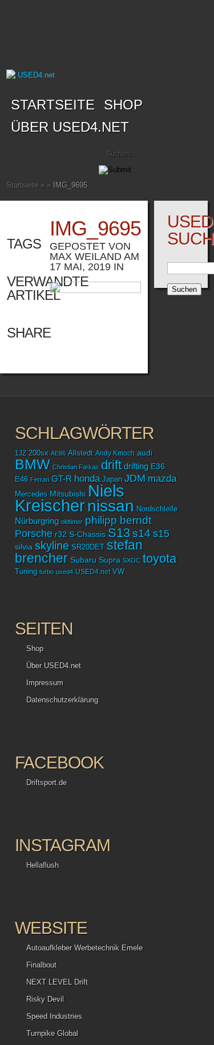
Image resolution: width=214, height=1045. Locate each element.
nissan (110, 506)
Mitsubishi (68, 493)
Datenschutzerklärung (62, 700)
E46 (21, 479)
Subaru (83, 559)
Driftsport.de (46, 782)
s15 (161, 533)
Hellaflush (42, 865)
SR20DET (87, 547)
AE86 (58, 453)
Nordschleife (156, 509)
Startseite (53, 104)
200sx (39, 453)
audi (144, 453)
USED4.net (92, 572)
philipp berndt (118, 520)
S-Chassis (87, 534)
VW (118, 572)
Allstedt (80, 453)
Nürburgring (37, 521)
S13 (119, 533)
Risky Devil (45, 999)
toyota (159, 558)
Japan (112, 479)
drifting (136, 466)
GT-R (61, 478)
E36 (158, 466)
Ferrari (39, 479)
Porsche (34, 533)
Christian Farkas (76, 466)
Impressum (44, 682)
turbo (46, 571)
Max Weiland (86, 256)
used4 (64, 571)
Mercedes (31, 494)
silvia (24, 546)
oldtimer (72, 521)
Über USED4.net (70, 127)
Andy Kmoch (115, 453)
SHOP (123, 104)
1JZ (20, 453)
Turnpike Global (52, 1033)
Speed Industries (54, 1016)
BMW (32, 464)
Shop (34, 648)
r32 (61, 534)
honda (87, 478)
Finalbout (41, 965)
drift (111, 465)
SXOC (131, 560)
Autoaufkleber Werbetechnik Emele (84, 948)
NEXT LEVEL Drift (57, 982)
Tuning (26, 572)
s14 (141, 533)
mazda (162, 478)
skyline (52, 545)
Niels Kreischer (69, 498)
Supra (109, 559)
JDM (135, 478)
